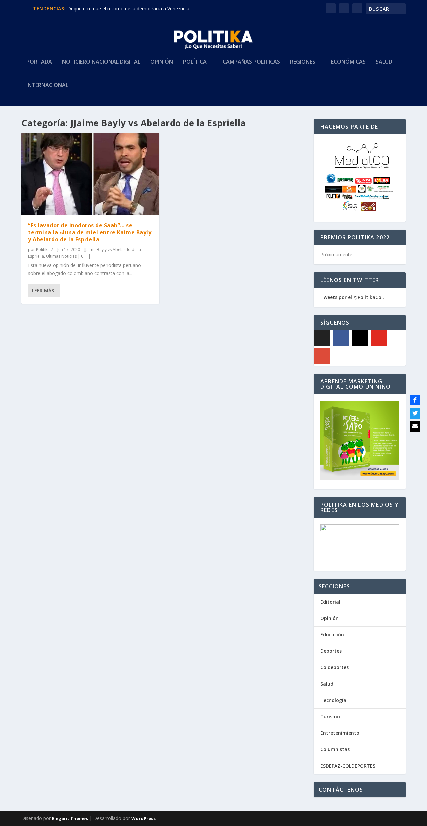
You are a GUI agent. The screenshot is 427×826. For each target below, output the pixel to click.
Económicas (348, 62)
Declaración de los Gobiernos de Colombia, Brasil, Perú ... (129, 8)
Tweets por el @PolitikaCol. (352, 297)
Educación (332, 634)
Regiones (302, 62)
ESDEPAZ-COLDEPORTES (347, 766)
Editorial (330, 602)
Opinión (161, 62)
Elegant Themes (70, 818)
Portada (39, 62)
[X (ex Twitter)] (322, 338)
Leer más (43, 290)
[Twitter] (415, 413)
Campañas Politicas (251, 62)
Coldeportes (334, 667)
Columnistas (335, 749)
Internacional (47, 85)
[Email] (415, 426)
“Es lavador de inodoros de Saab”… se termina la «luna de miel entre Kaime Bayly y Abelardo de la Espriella (89, 232)
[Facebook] (341, 338)
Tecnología (333, 700)
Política (195, 62)
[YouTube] (379, 338)
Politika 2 (44, 249)
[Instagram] (360, 338)
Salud (384, 62)
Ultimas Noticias (61, 256)
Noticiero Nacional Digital (101, 62)
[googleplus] (322, 356)
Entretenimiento (339, 733)
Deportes (331, 651)
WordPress (143, 818)
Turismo (330, 716)
